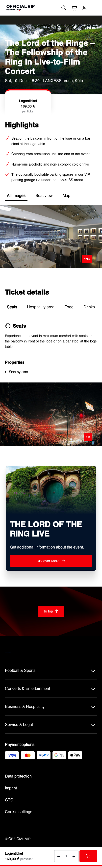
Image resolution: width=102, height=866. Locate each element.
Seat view (44, 195)
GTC (9, 799)
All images (16, 195)
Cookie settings (18, 811)
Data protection (18, 776)
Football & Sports (20, 670)
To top (51, 611)
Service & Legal (19, 724)
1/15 (87, 259)
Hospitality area (40, 306)
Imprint (11, 787)
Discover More (51, 561)
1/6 (88, 437)
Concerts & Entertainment (27, 688)
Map (66, 195)
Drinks (89, 306)
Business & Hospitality (25, 706)
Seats (12, 306)
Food (69, 306)
